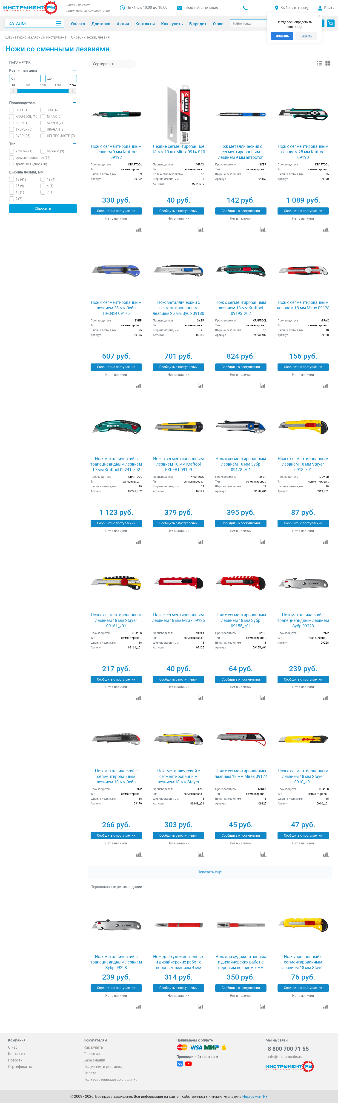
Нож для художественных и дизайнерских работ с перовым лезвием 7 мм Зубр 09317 (240, 964)
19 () (51, 179)
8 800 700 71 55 (288, 1049)
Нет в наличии (116, 218)
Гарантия (92, 1054)
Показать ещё (210, 872)
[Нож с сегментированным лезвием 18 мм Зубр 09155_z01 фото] (241, 583)
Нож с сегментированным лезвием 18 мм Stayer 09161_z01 (116, 620)
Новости (15, 1060)
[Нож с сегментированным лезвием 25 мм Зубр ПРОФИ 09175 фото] (116, 271)
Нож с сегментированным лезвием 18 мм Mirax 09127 (241, 773)
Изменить (282, 36)
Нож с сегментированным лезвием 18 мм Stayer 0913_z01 (303, 464)
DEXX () (22, 110)
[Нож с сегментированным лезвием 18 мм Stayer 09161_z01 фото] (116, 583)
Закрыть (306, 36)
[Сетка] (328, 65)
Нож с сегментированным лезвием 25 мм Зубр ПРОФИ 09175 (116, 308)
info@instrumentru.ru (201, 7)
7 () (50, 192)
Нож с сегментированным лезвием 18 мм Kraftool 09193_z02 (240, 308)
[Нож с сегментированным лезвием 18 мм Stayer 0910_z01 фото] (303, 739)
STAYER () (56, 123)
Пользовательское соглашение (110, 1079)
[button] (331, 23)
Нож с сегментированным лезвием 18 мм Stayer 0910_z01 (303, 776)
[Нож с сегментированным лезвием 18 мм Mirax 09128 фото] (303, 271)
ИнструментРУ (255, 1096)
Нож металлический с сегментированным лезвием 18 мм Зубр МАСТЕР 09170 (116, 779)
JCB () (52, 110)
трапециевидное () (31, 164)
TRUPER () (24, 129)
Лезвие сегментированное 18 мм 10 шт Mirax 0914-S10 (178, 149)
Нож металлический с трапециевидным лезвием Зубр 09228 (303, 620)
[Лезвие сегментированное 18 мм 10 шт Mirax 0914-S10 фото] (178, 114)
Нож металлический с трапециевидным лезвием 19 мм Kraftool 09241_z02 (116, 464)
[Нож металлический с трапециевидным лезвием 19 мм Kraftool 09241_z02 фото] (116, 427)
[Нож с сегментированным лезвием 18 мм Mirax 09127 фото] (241, 739)
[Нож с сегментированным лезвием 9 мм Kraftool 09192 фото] (116, 114)
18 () (21, 179)
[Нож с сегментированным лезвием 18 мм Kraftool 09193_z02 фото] (241, 271)
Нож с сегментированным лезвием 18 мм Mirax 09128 (303, 305)
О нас (12, 1047)
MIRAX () (54, 116)
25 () (20, 186)
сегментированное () (33, 157)
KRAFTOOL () (27, 116)
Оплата (90, 1073)
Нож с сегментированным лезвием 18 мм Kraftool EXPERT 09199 (178, 464)
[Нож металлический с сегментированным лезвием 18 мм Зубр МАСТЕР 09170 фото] (116, 739)
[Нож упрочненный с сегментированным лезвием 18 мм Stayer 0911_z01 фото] (303, 925)
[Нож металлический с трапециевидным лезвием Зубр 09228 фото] (303, 583)
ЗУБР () (23, 136)
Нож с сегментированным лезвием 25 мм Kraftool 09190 (303, 152)
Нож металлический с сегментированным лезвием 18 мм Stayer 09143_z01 (178, 779)
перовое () (55, 151)
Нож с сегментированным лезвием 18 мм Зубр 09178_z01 (240, 464)
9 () (19, 199)
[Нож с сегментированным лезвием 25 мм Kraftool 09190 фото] (303, 114)
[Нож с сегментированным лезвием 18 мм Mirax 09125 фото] (178, 583)
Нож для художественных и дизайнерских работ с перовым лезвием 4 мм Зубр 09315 (178, 964)
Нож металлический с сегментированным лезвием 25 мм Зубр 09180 (178, 308)
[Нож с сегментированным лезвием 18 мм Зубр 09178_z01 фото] (241, 427)
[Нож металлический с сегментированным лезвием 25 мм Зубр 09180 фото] (178, 271)
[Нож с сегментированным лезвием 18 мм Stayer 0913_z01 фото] (303, 427)
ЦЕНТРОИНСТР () (61, 136)
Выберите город (294, 8)
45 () (20, 192)
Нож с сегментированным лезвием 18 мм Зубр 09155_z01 (240, 620)
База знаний (94, 1060)
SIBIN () (22, 123)
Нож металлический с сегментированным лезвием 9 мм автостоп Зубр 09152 (241, 154)
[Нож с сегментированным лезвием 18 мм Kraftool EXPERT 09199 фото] (178, 427)
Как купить (93, 1047)
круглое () (24, 151)
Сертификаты (20, 1066)
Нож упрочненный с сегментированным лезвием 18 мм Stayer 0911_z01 (303, 964)
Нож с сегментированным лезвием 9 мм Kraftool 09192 (116, 152)
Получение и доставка (103, 1066)
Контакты (16, 1054)
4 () (50, 186)
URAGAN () (56, 129)
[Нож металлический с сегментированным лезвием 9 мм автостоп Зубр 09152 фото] (241, 114)
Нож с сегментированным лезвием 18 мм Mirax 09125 (178, 617)
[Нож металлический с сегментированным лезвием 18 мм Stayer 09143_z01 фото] (178, 739)
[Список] (320, 65)
